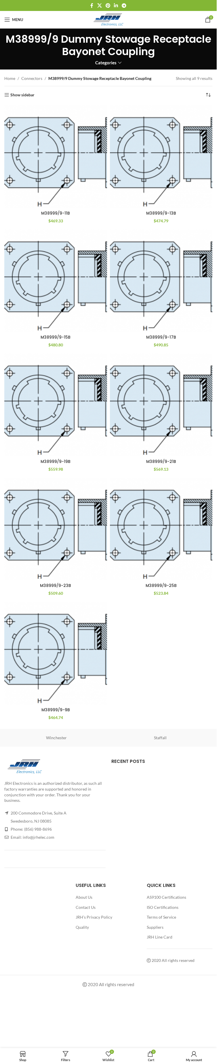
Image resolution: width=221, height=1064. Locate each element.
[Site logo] (108, 19)
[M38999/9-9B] (55, 653)
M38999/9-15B (56, 337)
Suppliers (155, 927)
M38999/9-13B (161, 213)
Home (9, 78)
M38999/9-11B (55, 213)
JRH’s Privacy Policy (94, 917)
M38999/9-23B (55, 585)
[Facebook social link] (91, 5)
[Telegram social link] (124, 5)
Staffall (160, 737)
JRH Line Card (159, 936)
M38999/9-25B (161, 585)
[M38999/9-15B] (55, 280)
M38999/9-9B (55, 710)
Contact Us (86, 907)
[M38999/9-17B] (161, 280)
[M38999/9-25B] (161, 529)
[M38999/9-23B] (55, 529)
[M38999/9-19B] (55, 404)
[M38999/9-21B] (161, 404)
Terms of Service (161, 917)
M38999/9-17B (161, 337)
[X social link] (99, 5)
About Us (84, 897)
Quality (82, 927)
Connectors (31, 78)
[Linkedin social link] (116, 5)
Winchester (56, 737)
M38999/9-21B (161, 461)
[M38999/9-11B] (55, 156)
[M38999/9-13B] (161, 156)
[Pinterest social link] (108, 5)
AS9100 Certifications (166, 897)
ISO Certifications (162, 907)
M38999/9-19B (56, 461)
